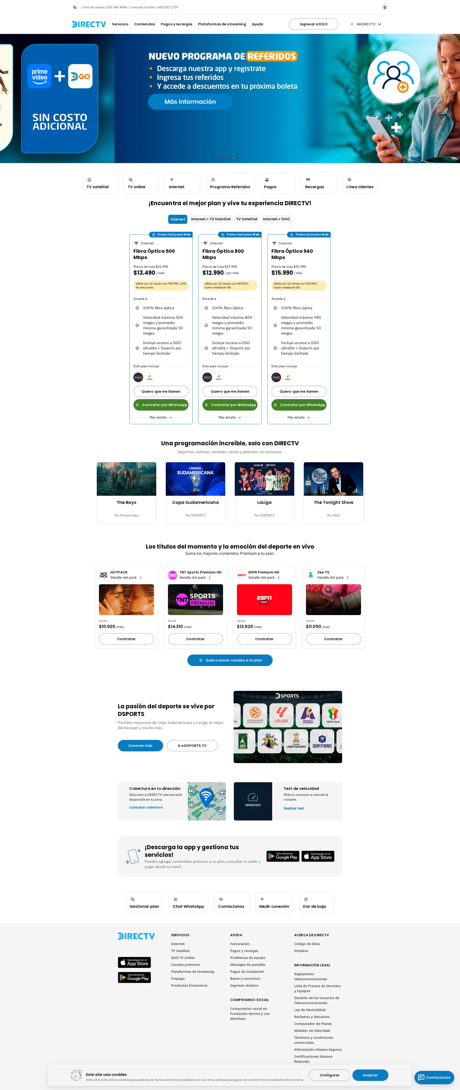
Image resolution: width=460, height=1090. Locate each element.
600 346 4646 (117, 7)
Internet (178, 219)
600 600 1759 (168, 7)
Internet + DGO (276, 219)
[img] (379, 24)
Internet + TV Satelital (210, 219)
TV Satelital (246, 219)
